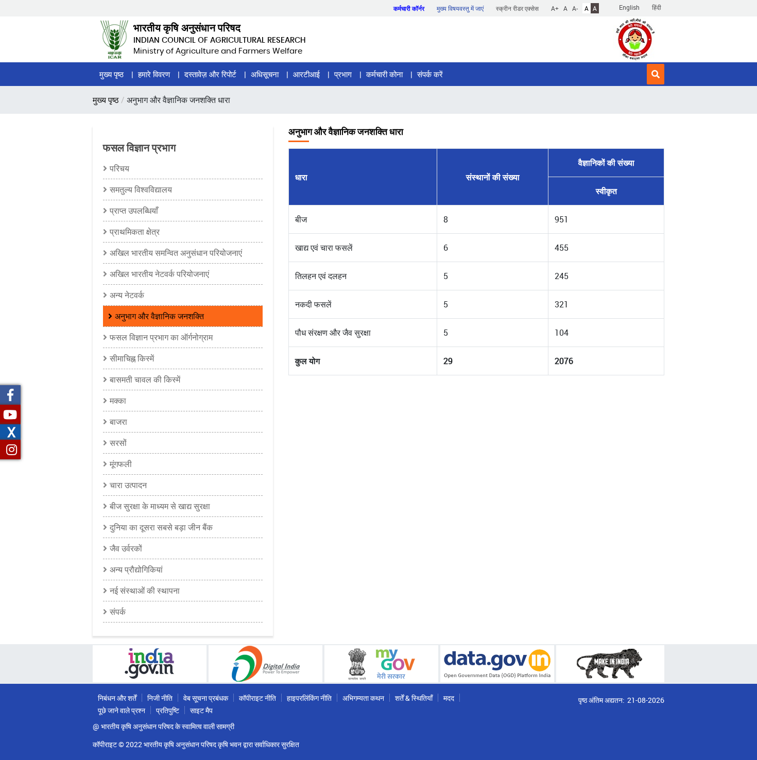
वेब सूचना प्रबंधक (205, 698)
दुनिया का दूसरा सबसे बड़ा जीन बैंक (161, 527)
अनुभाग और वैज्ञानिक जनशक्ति (159, 316)
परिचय (119, 168)
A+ (555, 8)
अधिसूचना (265, 74)
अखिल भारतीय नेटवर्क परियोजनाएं (159, 274)
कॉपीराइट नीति (257, 698)
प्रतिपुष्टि (167, 710)
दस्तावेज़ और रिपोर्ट (210, 74)
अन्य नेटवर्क (127, 295)
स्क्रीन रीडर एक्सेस (517, 8)
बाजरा (118, 421)
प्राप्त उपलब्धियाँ (134, 210)
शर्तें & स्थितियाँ (414, 698)
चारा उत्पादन (128, 485)
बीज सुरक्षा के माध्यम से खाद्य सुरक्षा (160, 506)
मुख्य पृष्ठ (111, 74)
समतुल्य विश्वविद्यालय (141, 189)
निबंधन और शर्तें (117, 698)
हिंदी (656, 7)
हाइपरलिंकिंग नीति (309, 698)
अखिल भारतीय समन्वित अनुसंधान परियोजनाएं (176, 252)
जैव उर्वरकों (126, 548)
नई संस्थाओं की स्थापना (145, 590)
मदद (448, 698)
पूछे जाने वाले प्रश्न (121, 710)
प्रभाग (343, 74)
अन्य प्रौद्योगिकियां (136, 569)
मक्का (118, 400)
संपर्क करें (430, 74)
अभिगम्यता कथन (363, 698)
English (629, 7)
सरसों (118, 442)
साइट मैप (201, 710)
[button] (655, 74)
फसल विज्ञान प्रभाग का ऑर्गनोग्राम (161, 337)
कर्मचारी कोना (384, 74)
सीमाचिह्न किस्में (132, 358)
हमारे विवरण (154, 74)
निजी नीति (160, 698)
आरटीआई (306, 74)
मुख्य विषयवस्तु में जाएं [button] (460, 8)
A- (575, 8)
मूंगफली (121, 464)
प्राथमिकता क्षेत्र (135, 231)
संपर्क (118, 611)
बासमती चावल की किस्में (145, 379)
